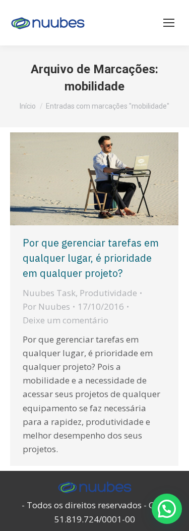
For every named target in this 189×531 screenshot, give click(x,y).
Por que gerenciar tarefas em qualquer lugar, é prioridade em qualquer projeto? (91, 258)
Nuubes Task (49, 293)
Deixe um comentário (65, 320)
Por (46, 306)
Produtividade (108, 293)
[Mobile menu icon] (169, 23)
